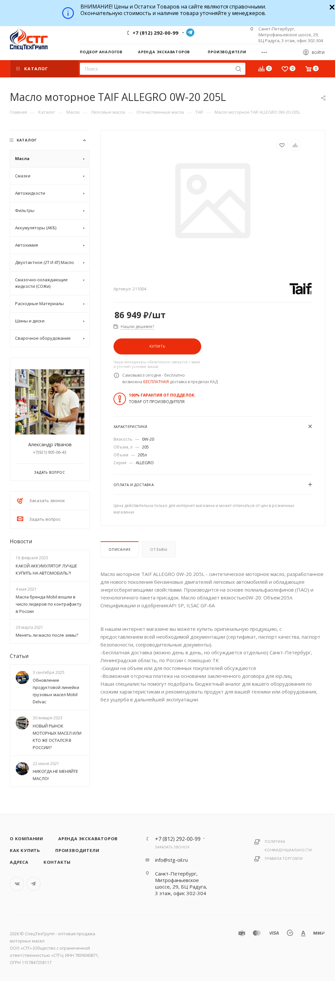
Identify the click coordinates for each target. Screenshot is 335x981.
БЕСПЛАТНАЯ (156, 381)
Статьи (19, 656)
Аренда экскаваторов (88, 839)
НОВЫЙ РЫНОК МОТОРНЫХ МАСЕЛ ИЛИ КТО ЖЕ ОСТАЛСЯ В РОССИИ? (57, 736)
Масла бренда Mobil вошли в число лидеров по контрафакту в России (48, 604)
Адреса (19, 862)
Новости (21, 541)
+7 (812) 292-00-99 (155, 32)
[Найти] (238, 69)
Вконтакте (17, 884)
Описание (120, 549)
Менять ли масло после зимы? (47, 635)
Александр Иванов (50, 444)
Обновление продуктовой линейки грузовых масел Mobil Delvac (56, 691)
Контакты (57, 862)
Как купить (25, 850)
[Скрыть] (331, 6)
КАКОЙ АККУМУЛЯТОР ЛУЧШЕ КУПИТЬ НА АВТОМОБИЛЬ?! (46, 569)
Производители (77, 850)
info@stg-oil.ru (171, 860)
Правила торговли (284, 858)
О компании (26, 839)
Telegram (190, 32)
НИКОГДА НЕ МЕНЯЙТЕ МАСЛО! (55, 774)
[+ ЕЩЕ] (266, 51)
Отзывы (159, 549)
